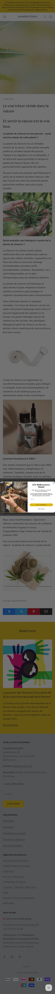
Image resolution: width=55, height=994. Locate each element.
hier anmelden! (41, 504)
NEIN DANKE (41, 509)
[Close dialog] (53, 483)
